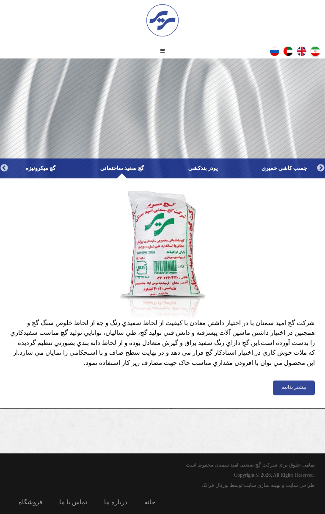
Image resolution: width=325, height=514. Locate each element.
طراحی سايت (300, 485)
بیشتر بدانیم (293, 387)
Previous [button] (321, 168)
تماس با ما (73, 502)
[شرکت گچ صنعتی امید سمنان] (162, 20)
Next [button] (4, 168)
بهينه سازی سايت (262, 485)
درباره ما (115, 502)
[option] (284, 168)
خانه (149, 502)
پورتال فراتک (215, 485)
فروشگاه (30, 502)
